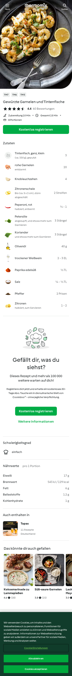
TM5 (22, 94)
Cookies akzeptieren (36, 669)
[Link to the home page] (36, 6)
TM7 (6, 94)
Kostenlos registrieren (36, 129)
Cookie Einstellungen (36, 648)
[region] (36, 644)
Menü (7, 9)
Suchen (64, 9)
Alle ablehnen (36, 658)
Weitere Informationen (36, 421)
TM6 (14, 94)
